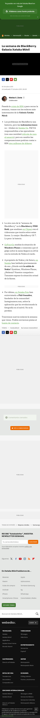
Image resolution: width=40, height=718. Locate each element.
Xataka (4, 634)
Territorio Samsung (28, 585)
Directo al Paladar (8, 662)
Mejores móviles (24, 525)
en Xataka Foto (22, 292)
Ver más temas (9, 605)
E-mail (15, 79)
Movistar (5, 577)
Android (5, 590)
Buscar (37, 614)
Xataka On (23, 128)
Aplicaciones (25, 581)
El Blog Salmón (26, 676)
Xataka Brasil (7, 697)
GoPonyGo (9, 244)
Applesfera (6, 640)
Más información (7, 716)
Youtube (20, 558)
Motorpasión (25, 662)
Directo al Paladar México (8, 704)
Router (26, 35)
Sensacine (24, 648)
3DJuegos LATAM (26, 694)
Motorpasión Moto (27, 665)
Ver (21, 428)
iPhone (5, 594)
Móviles (7, 35)
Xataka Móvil (6, 637)
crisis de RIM (17, 106)
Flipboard (11, 79)
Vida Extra (24, 637)
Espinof (23, 651)
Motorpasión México (28, 703)
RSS (29, 558)
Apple (23, 577)
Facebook (3, 79)
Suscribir (33, 542)
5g (22, 590)
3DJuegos (24, 634)
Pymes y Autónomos (28, 679)
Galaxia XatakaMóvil (30, 328)
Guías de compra (8, 585)
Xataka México (7, 694)
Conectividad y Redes (28, 598)
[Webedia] (9, 624)
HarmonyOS (17, 35)
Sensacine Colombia (28, 700)
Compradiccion (7, 682)
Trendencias (6, 676)
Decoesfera (6, 679)
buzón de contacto (10, 323)
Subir (31, 623)
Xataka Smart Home (9, 643)
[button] (16, 97)
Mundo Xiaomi (7, 646)
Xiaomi (4, 581)
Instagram (24, 558)
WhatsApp (25, 594)
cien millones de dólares (20, 143)
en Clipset (27, 229)
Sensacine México (27, 697)
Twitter (7, 79)
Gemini (34, 35)
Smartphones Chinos (10, 598)
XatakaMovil (14, 328)
